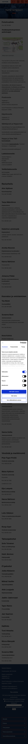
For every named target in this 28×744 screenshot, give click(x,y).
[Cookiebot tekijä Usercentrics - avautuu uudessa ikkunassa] (20, 343)
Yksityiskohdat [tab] (14, 346)
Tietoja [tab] (23, 346)
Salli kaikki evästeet (14, 391)
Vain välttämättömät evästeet (14, 400)
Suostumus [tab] (5, 346)
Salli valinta (14, 396)
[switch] (24, 376)
